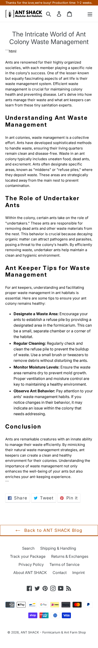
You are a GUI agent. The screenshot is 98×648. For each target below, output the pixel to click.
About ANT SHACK (30, 572)
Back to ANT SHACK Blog (52, 530)
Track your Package (27, 556)
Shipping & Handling (58, 548)
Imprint (78, 572)
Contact (60, 572)
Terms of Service (64, 564)
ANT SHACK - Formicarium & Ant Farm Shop (53, 632)
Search (28, 548)
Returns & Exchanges (69, 556)
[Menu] (90, 13)
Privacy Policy (31, 564)
